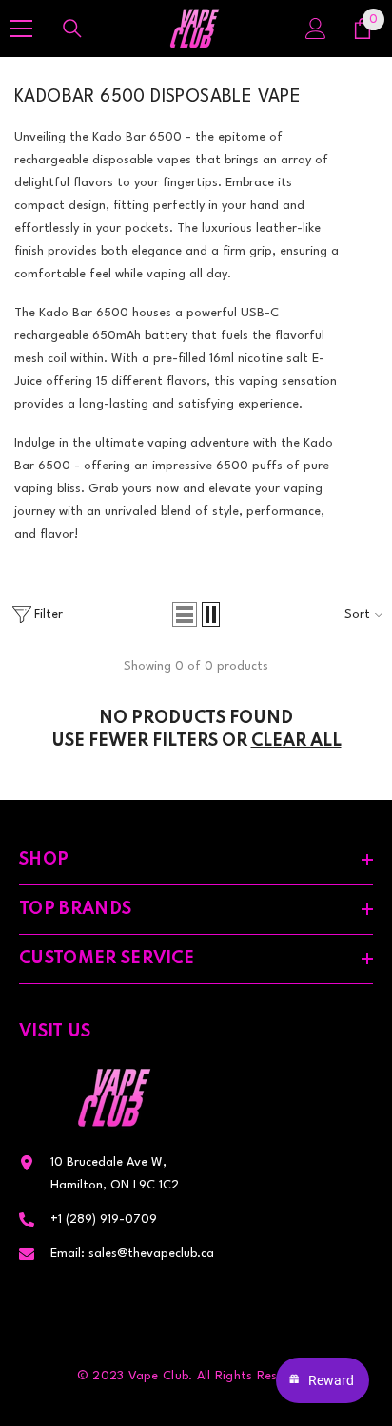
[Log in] (315, 28)
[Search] (72, 28)
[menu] (21, 28)
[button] (184, 614)
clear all (296, 741)
